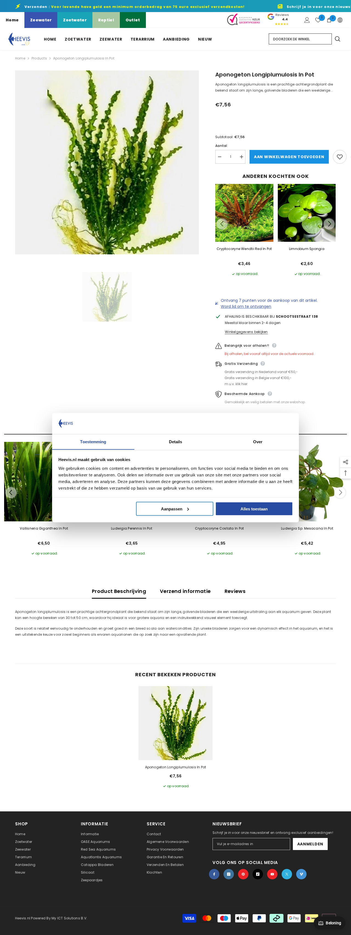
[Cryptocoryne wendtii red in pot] (244, 213)
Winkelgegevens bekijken (246, 331)
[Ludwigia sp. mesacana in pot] (307, 481)
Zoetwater (75, 20)
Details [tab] (175, 441)
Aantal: (221, 145)
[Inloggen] (307, 20)
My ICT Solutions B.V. (69, 918)
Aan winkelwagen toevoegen (289, 157)
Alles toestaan (254, 508)
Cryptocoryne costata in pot (219, 528)
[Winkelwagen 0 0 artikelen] (329, 20)
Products (39, 58)
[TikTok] (258, 874)
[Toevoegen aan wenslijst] (340, 157)
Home (12, 20)
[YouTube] (272, 874)
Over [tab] (257, 441)
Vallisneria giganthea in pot (44, 528)
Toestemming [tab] (93, 441)
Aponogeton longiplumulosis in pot (175, 767)
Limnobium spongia (306, 248)
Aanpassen (171, 508)
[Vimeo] (301, 874)
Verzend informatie (185, 591)
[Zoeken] (337, 38)
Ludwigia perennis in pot (131, 528)
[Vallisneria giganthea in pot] (44, 481)
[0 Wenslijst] (318, 20)
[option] (107, 162)
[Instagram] (228, 874)
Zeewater (41, 20)
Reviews (235, 591)
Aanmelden (310, 844)
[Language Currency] (340, 20)
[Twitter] (287, 874)
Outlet (133, 20)
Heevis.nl (23, 918)
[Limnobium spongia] (307, 213)
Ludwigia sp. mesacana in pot (307, 528)
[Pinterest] (243, 874)
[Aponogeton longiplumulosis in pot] (175, 723)
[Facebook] (214, 874)
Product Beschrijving (119, 591)
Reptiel (106, 20)
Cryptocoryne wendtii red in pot (244, 248)
